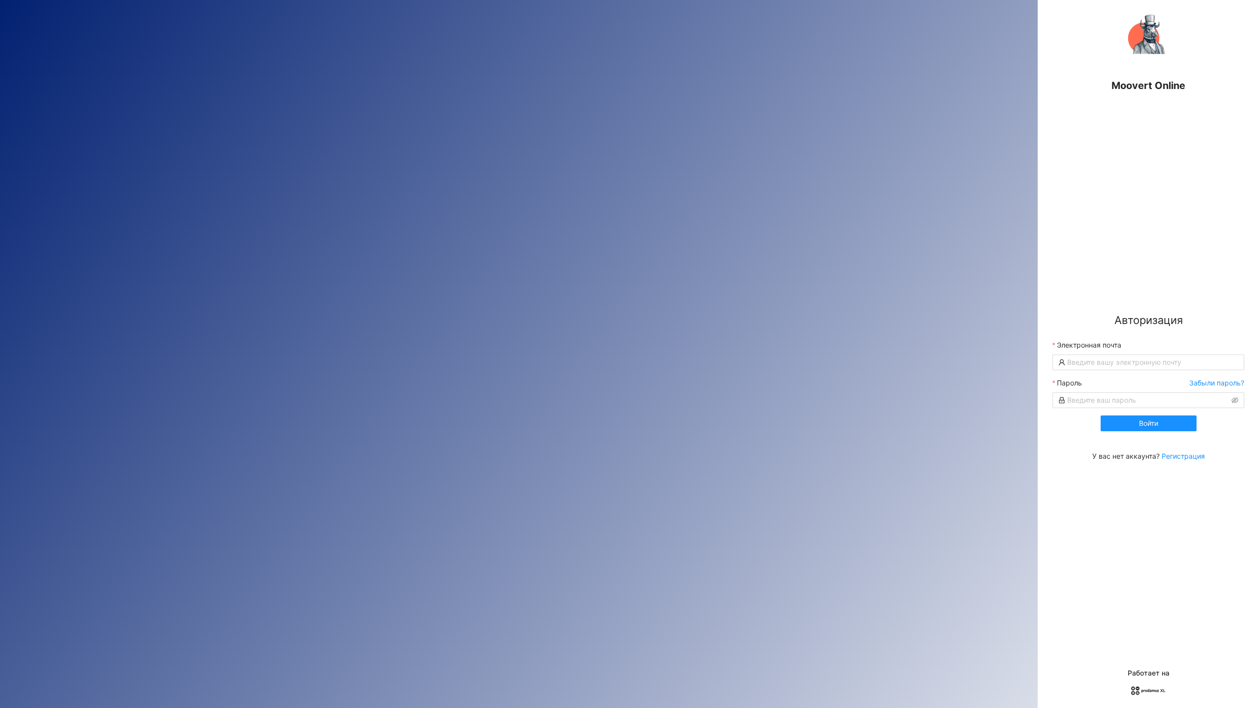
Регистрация (1183, 456)
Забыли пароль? (1216, 383)
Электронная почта (1089, 345)
